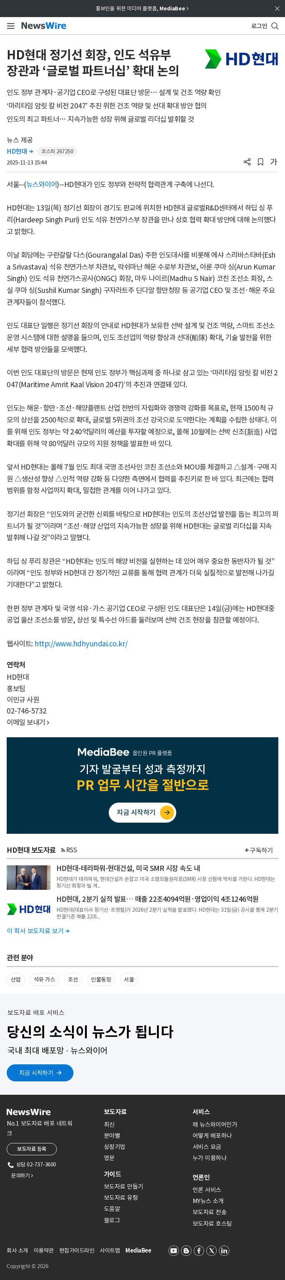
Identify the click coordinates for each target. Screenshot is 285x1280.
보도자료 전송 (210, 1212)
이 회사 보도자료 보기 (38, 931)
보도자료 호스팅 (212, 1223)
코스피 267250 (57, 151)
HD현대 (20, 151)
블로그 (112, 1220)
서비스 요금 (207, 1146)
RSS (71, 850)
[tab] (145, 1112)
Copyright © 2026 (27, 1266)
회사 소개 (17, 1250)
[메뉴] (9, 26)
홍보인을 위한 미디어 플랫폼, (142, 8)
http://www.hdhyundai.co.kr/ (81, 643)
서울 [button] (129, 979)
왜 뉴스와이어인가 (215, 1124)
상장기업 (114, 1146)
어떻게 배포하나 (212, 1135)
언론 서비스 (207, 1190)
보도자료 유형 (121, 1197)
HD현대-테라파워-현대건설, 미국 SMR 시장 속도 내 (128, 868)
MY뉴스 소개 (208, 1201)
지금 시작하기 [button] (36, 1073)
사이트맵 (110, 1250)
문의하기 (22, 1175)
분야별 (112, 1135)
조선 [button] (73, 979)
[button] (247, 163)
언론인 (201, 1177)
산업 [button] (16, 979)
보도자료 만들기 (123, 1186)
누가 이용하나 (210, 1158)
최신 (109, 1124)
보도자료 (115, 1112)
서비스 (201, 1112)
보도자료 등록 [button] (31, 1149)
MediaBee (138, 1250)
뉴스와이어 (41, 184)
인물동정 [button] (101, 979)
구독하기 (261, 850)
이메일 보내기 (28, 722)
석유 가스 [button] (44, 979)
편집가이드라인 (77, 1250)
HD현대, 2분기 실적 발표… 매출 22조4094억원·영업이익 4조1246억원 (157, 899)
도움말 (112, 1208)
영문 (109, 1158)
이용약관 (44, 1250)
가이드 (112, 1174)
